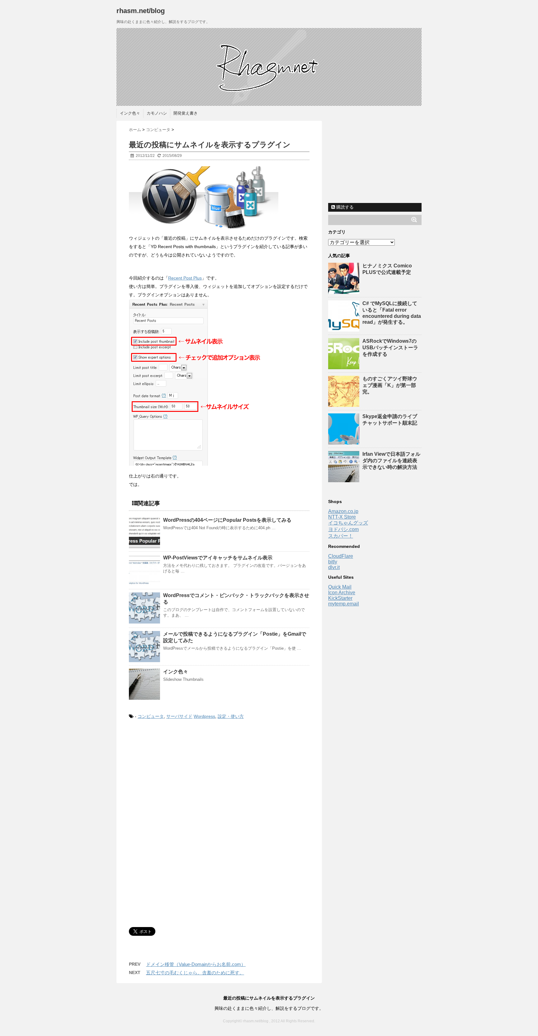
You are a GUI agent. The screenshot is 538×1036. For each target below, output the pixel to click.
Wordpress (204, 716)
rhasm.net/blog (140, 11)
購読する (344, 207)
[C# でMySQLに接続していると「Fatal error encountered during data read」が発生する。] (344, 328)
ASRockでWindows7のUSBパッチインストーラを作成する (390, 347)
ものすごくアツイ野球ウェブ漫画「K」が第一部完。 (389, 385)
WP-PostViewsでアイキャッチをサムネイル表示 (217, 557)
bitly (332, 561)
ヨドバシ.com (343, 529)
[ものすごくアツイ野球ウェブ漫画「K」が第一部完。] (344, 404)
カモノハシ (157, 113)
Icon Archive (341, 592)
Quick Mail (340, 587)
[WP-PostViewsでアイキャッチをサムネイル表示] (144, 570)
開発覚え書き (185, 113)
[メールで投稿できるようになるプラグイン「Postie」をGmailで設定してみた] (144, 646)
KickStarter (340, 598)
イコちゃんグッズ (348, 522)
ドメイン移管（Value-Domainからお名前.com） (196, 964)
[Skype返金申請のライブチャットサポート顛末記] (344, 441)
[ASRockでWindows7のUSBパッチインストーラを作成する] (344, 366)
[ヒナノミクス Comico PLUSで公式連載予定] (344, 291)
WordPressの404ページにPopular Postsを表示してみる (227, 520)
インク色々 (130, 113)
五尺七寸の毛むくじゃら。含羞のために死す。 (195, 972)
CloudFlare (340, 556)
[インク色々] (144, 684)
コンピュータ (151, 716)
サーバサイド (179, 716)
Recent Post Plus (185, 277)
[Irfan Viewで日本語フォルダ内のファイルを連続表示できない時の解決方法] (344, 479)
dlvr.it (334, 567)
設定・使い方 (231, 716)
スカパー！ (340, 536)
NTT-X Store (342, 517)
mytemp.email (343, 603)
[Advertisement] (181, 776)
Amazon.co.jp (343, 511)
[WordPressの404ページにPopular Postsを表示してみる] (144, 532)
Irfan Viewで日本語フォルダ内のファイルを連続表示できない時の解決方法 (391, 460)
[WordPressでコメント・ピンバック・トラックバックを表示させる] (144, 608)
